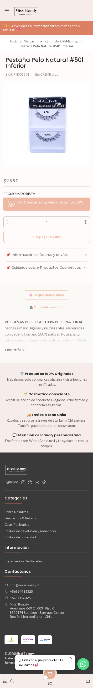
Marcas (29, 41)
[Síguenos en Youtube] (37, 482)
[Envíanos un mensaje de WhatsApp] (83, 664)
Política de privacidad (20, 537)
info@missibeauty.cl (24, 585)
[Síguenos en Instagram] (23, 482)
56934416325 (20, 598)
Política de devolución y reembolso (30, 531)
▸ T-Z (44, 41)
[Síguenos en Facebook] (30, 482)
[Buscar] (12, 679)
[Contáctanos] (88, 679)
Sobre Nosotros (16, 512)
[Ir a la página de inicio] (26, 11)
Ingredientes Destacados (24, 561)
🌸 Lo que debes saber (46, 295)
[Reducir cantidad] (8, 222)
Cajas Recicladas (17, 524)
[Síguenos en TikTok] (43, 482)
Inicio (14, 41)
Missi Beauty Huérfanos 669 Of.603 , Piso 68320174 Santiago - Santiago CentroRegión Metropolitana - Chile (37, 610)
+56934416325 (21, 591)
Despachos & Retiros (20, 518)
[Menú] (6, 10)
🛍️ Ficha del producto (47, 307)
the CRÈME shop (66, 41)
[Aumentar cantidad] (86, 222)
